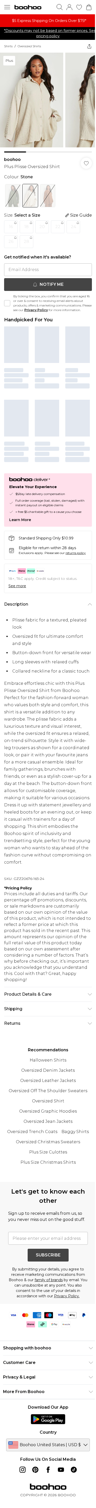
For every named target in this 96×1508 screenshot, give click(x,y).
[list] (48, 20)
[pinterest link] (35, 1470)
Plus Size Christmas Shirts (48, 1162)
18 (26, 226)
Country (48, 1432)
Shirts (8, 46)
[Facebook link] (48, 1470)
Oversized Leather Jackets (48, 1080)
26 (10, 241)
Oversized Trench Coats (32, 1131)
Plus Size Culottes (48, 1152)
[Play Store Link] (48, 1419)
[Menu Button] (7, 7)
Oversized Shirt (48, 1101)
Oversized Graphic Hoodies (48, 1111)
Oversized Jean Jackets (48, 1121)
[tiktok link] (74, 1470)
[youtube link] (61, 1470)
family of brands (49, 1280)
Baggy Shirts (75, 1131)
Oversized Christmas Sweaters (48, 1141)
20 (42, 226)
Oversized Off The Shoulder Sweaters (48, 1090)
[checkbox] (7, 303)
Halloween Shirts (48, 1060)
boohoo (12, 159)
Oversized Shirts (29, 46)
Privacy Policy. (67, 1296)
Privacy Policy (36, 310)
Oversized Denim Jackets (48, 1070)
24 (73, 226)
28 (26, 241)
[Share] (89, 46)
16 (11, 226)
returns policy (76, 553)
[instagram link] (22, 1470)
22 (57, 226)
